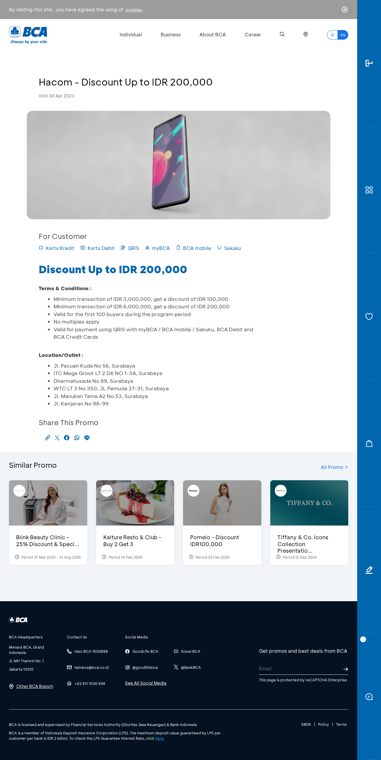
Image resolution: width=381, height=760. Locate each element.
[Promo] (369, 443)
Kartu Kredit (60, 248)
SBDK (306, 724)
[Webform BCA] (369, 570)
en (343, 34)
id (332, 34)
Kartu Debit (101, 248)
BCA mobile (197, 248)
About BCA (212, 34)
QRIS (133, 248)
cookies (134, 10)
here (159, 738)
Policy (323, 724)
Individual (131, 34)
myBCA (161, 248)
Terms (341, 724)
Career (253, 34)
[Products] (369, 190)
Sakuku (232, 248)
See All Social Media (145, 683)
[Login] (369, 63)
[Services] (369, 316)
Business (171, 34)
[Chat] (369, 696)
